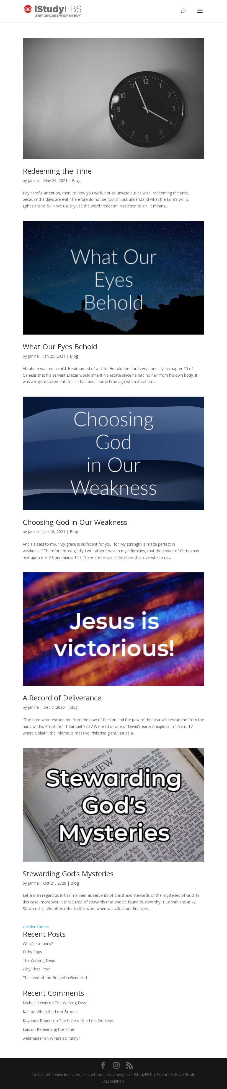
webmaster (33, 1038)
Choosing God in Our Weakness (75, 522)
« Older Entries (36, 926)
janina (33, 180)
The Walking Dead (39, 960)
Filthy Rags (32, 951)
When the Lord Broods (57, 1011)
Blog (76, 180)
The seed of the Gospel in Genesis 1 (55, 977)
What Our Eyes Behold (60, 346)
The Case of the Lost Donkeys (86, 1020)
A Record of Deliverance (62, 698)
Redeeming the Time (57, 171)
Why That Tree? (37, 969)
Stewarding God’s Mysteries (68, 874)
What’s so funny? (38, 943)
